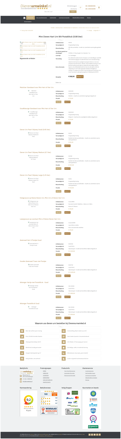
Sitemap (87, 380)
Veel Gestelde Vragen (90, 373)
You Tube (83, 434)
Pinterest (46, 434)
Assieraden (46, 376)
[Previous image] (22, 43)
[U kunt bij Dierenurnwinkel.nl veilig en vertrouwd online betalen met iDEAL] (68, 394)
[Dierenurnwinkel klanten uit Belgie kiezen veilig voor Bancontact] (75, 403)
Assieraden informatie (69, 373)
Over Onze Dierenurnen (69, 371)
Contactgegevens (89, 371)
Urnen (44, 371)
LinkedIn (60, 434)
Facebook (32, 434)
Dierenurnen (59, 27)
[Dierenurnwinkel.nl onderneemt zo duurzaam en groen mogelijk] (93, 428)
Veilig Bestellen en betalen (91, 378)
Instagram (41, 434)
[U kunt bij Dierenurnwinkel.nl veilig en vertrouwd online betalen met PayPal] (69, 399)
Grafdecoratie (46, 382)
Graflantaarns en (47, 380)
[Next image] (45, 43)
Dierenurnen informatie (69, 376)
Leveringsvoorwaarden (90, 376)
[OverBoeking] (73, 407)
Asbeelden (45, 373)
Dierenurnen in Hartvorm (71, 27)
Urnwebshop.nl (42, 436)
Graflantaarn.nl (50, 436)
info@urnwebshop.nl (27, 382)
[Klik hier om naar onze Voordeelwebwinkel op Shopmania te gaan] (93, 413)
